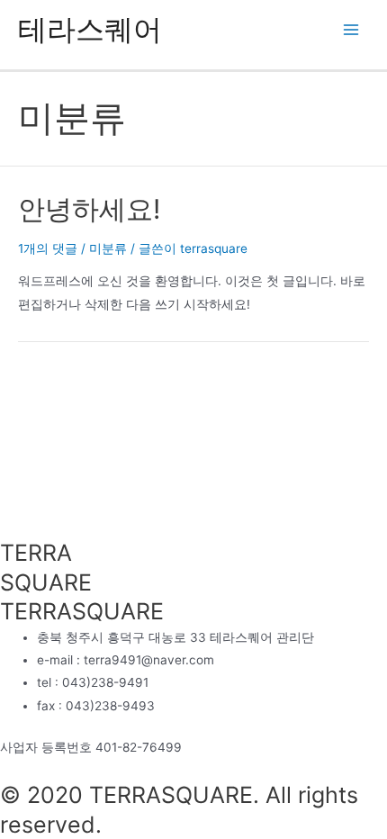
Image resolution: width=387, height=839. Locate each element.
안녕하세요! (89, 209)
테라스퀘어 (90, 29)
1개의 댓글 (47, 248)
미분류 (108, 248)
